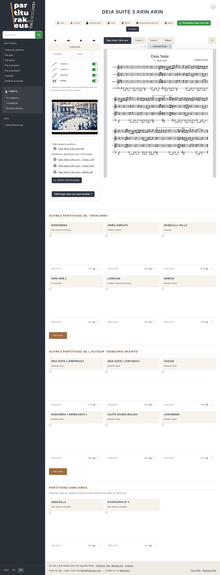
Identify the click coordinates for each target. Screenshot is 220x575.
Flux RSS (196, 570)
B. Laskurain (56, 283)
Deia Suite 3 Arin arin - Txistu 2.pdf (76, 166)
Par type (9, 55)
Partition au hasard (14, 81)
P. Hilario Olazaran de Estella (119, 283)
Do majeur (133, 29)
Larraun (114, 278)
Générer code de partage (68, 180)
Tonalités (9, 76)
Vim (108, 566)
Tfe (60, 570)
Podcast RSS (209, 570)
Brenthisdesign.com (91, 570)
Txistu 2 (154, 40)
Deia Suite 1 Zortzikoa (124, 361)
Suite (62, 23)
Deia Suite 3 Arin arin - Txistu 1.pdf (76, 159)
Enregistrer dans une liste (196, 23)
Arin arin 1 (59, 278)
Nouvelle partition (14, 108)
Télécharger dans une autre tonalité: (72, 194)
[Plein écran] (212, 40)
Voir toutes (58, 335)
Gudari (169, 361)
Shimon (169, 278)
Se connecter (12, 98)
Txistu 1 (139, 40)
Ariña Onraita (118, 225)
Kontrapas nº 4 (118, 502)
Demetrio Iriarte (95, 23)
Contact (129, 566)
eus (6, 570)
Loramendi (172, 414)
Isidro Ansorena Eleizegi (61, 230)
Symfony (100, 566)
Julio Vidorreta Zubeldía (60, 507)
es (14, 570)
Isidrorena (59, 225)
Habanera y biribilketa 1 (69, 414)
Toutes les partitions (14, 50)
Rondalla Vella (175, 225)
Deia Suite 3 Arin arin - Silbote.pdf (75, 172)
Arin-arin (76, 23)
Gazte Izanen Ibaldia (123, 414)
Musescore (117, 566)
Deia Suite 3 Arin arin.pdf (71, 148)
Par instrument (12, 65)
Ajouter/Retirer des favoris (213, 7)
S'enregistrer (12, 103)
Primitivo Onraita (114, 230)
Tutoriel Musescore (14, 125)
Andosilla (58, 502)
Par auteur (10, 60)
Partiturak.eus (22, 15)
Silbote (168, 40)
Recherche (38, 35)
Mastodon (125, 570)
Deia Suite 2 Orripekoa (67, 361)
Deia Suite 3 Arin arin (117, 40)
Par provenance (12, 70)
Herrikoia (167, 230)
